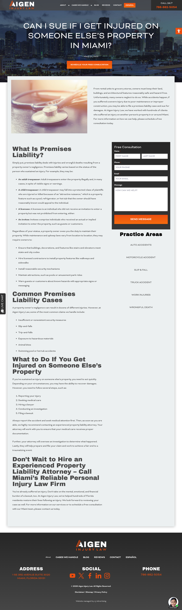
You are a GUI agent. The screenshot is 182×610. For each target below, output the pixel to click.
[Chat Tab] (91, 305)
